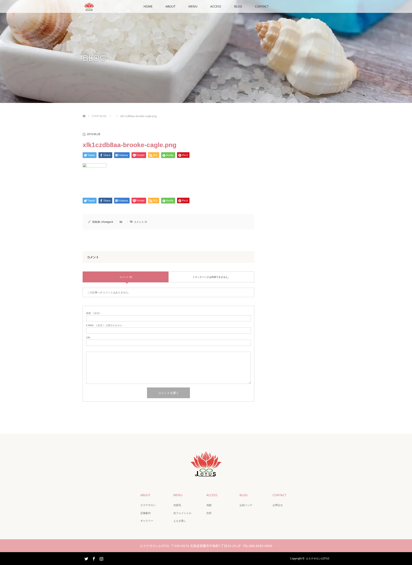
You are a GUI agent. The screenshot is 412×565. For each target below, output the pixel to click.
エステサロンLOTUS (317, 558)
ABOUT (170, 6)
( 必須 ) (93, 313)
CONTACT (262, 6)
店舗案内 (145, 513)
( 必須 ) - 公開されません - (105, 325)
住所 (209, 513)
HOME (148, 6)
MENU (192, 6)
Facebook (93, 558)
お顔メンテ (245, 505)
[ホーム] (84, 111)
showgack (107, 222)
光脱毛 (177, 505)
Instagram (101, 558)
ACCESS (215, 6)
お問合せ (278, 505)
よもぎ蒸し (179, 521)
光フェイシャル (182, 513)
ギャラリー (146, 521)
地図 (209, 505)
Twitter (86, 558)
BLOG (238, 6)
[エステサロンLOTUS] (206, 473)
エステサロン (148, 505)
